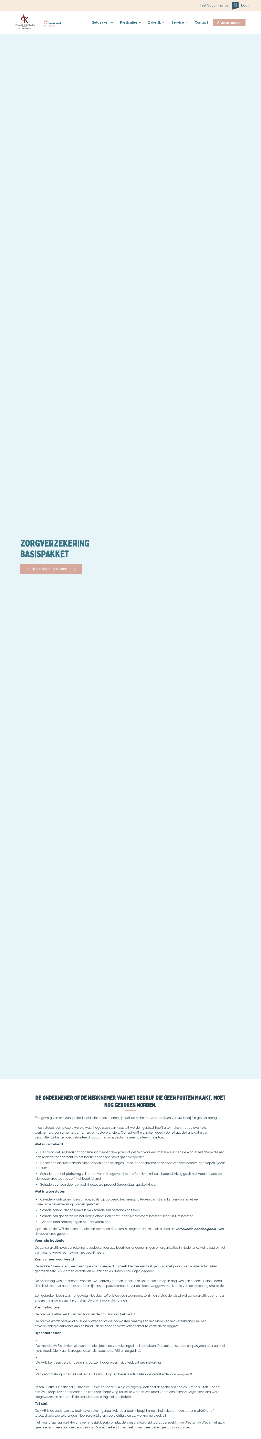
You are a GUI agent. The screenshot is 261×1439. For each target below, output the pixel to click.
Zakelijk (154, 22)
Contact (201, 22)
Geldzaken (100, 22)
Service (177, 22)
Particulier (128, 22)
